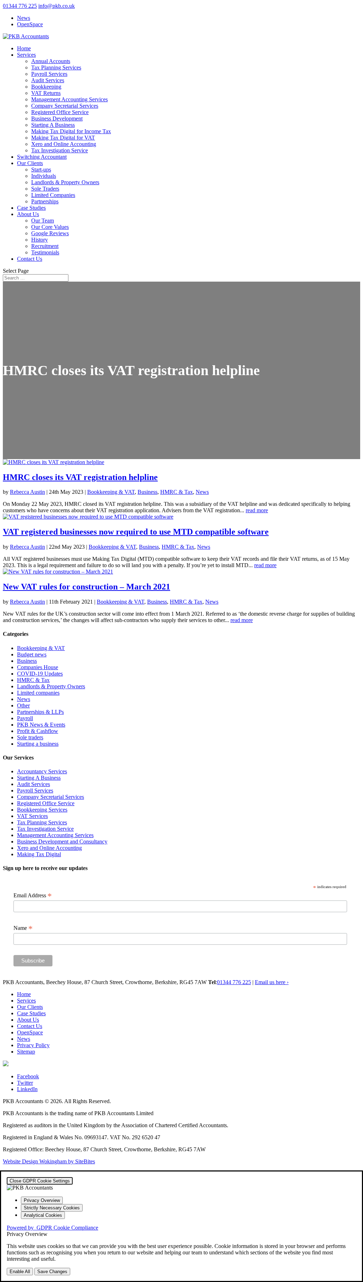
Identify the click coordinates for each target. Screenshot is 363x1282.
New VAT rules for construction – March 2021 (86, 586)
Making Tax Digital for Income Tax (71, 131)
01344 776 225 (20, 6)
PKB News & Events (41, 725)
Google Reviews (50, 233)
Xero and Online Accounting (63, 144)
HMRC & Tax (176, 492)
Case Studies (31, 208)
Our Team (42, 221)
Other (23, 705)
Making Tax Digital (39, 854)
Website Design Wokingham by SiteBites (49, 1161)
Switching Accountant (42, 157)
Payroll (25, 718)
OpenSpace (30, 24)
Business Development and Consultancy (62, 841)
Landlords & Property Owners (65, 182)
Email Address (32, 895)
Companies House (37, 667)
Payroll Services (49, 74)
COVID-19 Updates (40, 674)
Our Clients (30, 163)
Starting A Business (53, 125)
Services (26, 55)
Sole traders (30, 737)
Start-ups (41, 169)
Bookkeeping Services (42, 810)
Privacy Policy (33, 1045)
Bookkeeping (46, 87)
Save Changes (52, 1271)
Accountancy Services (42, 771)
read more (257, 510)
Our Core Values (50, 227)
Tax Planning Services (56, 67)
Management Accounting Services (69, 99)
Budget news (31, 654)
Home (24, 48)
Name (23, 928)
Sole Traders (45, 189)
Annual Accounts (50, 61)
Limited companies (38, 693)
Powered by (52, 1228)
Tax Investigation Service (59, 150)
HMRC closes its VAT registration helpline (80, 477)
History (39, 240)
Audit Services (47, 80)
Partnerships (44, 201)
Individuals (43, 176)
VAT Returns (46, 93)
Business (147, 492)
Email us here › (272, 982)
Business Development (57, 118)
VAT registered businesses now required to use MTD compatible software (136, 531)
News (23, 18)
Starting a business (37, 744)
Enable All (20, 1271)
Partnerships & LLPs (40, 712)
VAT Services (32, 816)
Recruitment (44, 246)
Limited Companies (53, 195)
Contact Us (29, 259)
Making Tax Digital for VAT (63, 138)
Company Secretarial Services (64, 106)
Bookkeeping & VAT (111, 492)
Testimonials (45, 252)
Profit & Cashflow (37, 731)
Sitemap (26, 1052)
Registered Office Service (60, 112)
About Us (28, 214)
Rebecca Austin (27, 492)
